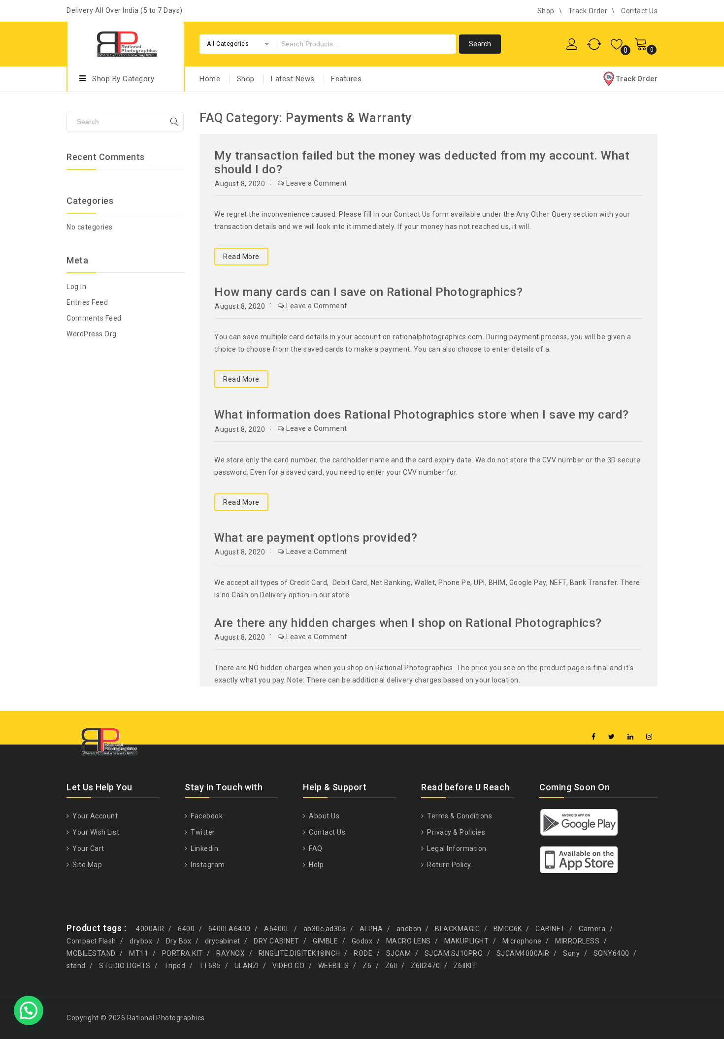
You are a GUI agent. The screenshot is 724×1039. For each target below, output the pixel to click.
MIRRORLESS (577, 941)
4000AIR (150, 929)
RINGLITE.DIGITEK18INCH (299, 953)
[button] (28, 1010)
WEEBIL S (333, 966)
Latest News (293, 78)
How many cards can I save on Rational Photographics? (368, 292)
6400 (186, 929)
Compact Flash (91, 941)
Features (346, 78)
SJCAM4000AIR (523, 953)
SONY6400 (611, 953)
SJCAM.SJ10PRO (454, 953)
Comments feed (94, 318)
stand (76, 966)
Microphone (522, 941)
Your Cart (87, 848)
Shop (546, 11)
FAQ (315, 848)
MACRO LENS (408, 941)
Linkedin (203, 848)
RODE (363, 953)
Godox (362, 941)
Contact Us (639, 11)
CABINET (550, 929)
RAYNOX (230, 953)
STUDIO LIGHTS (125, 966)
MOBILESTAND (91, 953)
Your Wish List (95, 832)
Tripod (174, 966)
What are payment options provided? (315, 538)
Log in (76, 287)
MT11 (138, 953)
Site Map (86, 865)
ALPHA (371, 929)
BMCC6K (508, 929)
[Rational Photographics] (125, 42)
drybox (141, 941)
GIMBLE (325, 941)
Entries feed (87, 302)
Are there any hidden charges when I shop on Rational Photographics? (408, 623)
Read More (241, 256)
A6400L (277, 929)
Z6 (366, 966)
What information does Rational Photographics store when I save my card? (421, 415)
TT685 (210, 966)
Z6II (391, 966)
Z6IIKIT (465, 966)
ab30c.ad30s (324, 929)
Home (209, 78)
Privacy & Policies (455, 832)
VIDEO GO (288, 966)
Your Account (94, 816)
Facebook (206, 816)
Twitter (202, 832)
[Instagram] (649, 737)
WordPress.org (91, 334)
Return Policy (448, 865)
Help (315, 865)
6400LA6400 (229, 929)
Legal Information (456, 848)
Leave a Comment (316, 183)
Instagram (207, 865)
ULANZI (246, 966)
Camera (592, 929)
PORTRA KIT (182, 953)
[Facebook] (594, 737)
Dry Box (179, 941)
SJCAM (398, 953)
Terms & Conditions (459, 816)
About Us (323, 816)
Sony (571, 953)
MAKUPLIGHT (466, 941)
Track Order (588, 11)
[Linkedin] (631, 737)
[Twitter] (611, 737)
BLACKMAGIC (457, 929)
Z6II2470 (425, 966)
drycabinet (222, 941)
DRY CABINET (276, 941)
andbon (409, 929)
